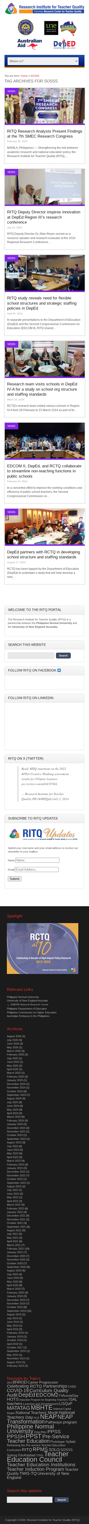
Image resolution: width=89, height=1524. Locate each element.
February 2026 (15, 1054)
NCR (36, 1417)
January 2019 (15, 1336)
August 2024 (14, 1098)
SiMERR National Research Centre (29, 1004)
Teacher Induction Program (35, 1469)
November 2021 (16, 1219)
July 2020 (12, 1274)
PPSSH (16, 1436)
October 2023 (15, 1135)
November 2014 (16, 1358)
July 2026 (12, 1040)
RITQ (27, 1449)
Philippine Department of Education (27, 1008)
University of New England (38, 1475)
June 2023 (13, 1149)
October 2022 (15, 1179)
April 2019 (12, 1329)
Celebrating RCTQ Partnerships (37, 1386)
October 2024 (15, 1091)
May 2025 (12, 1065)
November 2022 (16, 1175)
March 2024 (14, 1116)
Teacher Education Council (38, 1456)
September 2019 (16, 1310)
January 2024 (15, 1124)
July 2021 (12, 1233)
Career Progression (43, 1382)
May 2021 (12, 1237)
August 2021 (14, 1230)
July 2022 (12, 1190)
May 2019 (12, 1325)
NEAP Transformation (40, 1419)
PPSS (54, 1431)
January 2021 (15, 1252)
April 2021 (12, 1241)
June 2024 (13, 1105)
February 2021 (15, 1248)
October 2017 (15, 1347)
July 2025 (12, 1058)
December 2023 (16, 1127)
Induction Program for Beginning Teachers (43, 1399)
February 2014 (15, 1365)
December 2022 (16, 1171)
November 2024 (16, 1087)
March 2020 (14, 1288)
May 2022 (12, 1197)
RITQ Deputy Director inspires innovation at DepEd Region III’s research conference (43, 217)
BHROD (20, 1382)
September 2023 (16, 1138)
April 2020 (12, 1285)
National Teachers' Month (37, 1413)
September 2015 (16, 1351)
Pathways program (61, 1422)
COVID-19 (18, 1390)
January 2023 (15, 1168)
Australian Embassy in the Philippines (28, 1016)
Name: (11, 860)
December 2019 (16, 1300)
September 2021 (16, 1226)
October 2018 (15, 1340)
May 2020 (12, 1281)
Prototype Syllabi (62, 1441)
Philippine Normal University (23, 997)
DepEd (26, 1395)
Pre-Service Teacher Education (38, 1438)
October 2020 (15, 1263)
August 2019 (14, 1314)
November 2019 (16, 1303)
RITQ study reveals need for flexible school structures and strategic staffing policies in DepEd (41, 303)
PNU (44, 1432)
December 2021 (16, 1215)
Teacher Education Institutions (41, 1464)
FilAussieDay (68, 1395)
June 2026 (13, 1043)
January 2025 (15, 1080)
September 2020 (16, 1266)
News (11, 91)
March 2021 (14, 1245)
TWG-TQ (28, 1473)
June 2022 (13, 1193)
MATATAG (18, 1408)
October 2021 (15, 1223)
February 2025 (15, 1076)
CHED (72, 1386)
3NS (9, 1382)
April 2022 (12, 1201)
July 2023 (12, 1146)
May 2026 (12, 1047)
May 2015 (12, 1354)
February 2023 (15, 1164)
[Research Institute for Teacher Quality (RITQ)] (44, 13)
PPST (34, 1436)
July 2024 (12, 1102)
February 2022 (15, 1208)
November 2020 (16, 1259)
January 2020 (15, 1296)
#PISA (26, 774)
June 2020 (13, 1277)
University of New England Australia (27, 1000)
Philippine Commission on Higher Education (31, 1012)
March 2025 (14, 1072)
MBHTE (41, 1407)
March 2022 (14, 1204)
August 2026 (14, 1036)
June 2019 (13, 1321)
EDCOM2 (47, 1395)
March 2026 (14, 1051)
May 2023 (12, 1153)
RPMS (40, 1449)
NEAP (48, 1416)
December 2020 (16, 1256)
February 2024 (15, 1120)
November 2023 (16, 1131)
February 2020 (15, 1292)
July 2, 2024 (61, 799)
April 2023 (12, 1157)
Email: (11, 869)
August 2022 (14, 1186)
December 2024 (16, 1084)
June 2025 (13, 1061)
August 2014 (14, 1362)
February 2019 (15, 1332)
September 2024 (16, 1094)
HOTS (13, 1399)
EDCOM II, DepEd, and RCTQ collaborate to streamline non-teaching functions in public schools (44, 471)
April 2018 (12, 1343)
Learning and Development (40, 1404)
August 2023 (14, 1142)
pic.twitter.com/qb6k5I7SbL (39, 784)
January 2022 (15, 1212)
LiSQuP (65, 1404)
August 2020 (14, 1270)
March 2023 (14, 1160)
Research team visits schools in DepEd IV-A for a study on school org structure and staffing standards (42, 389)
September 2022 (16, 1182)
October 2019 (15, 1307)
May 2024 (12, 1109)
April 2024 (12, 1113)
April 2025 (12, 1069)
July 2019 (12, 1318)
